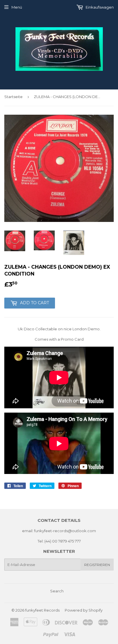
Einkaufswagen (99, 7)
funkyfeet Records (42, 610)
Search (57, 591)
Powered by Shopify (84, 610)
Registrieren (97, 565)
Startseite (13, 96)
